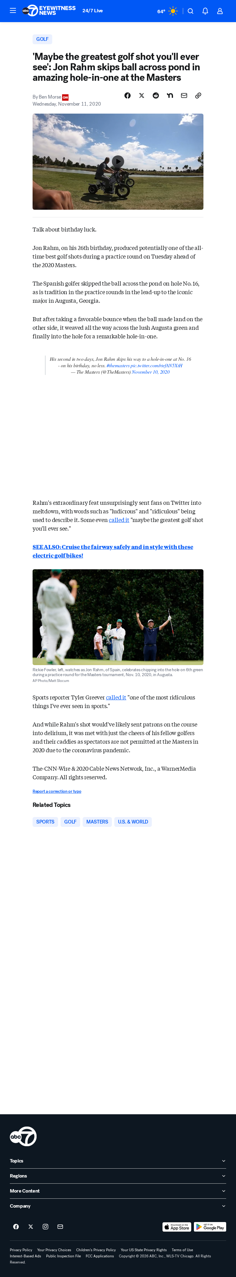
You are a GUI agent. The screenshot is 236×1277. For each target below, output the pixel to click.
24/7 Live (92, 10)
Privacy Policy (21, 1250)
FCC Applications (100, 1256)
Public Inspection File (63, 1256)
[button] (12, 10)
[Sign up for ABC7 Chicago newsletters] (60, 1227)
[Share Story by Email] (184, 95)
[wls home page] (23, 1136)
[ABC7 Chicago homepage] (49, 11)
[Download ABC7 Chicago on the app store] (177, 1227)
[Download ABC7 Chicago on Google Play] (210, 1227)
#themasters (118, 365)
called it (119, 520)
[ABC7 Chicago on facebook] (16, 1227)
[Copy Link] (198, 95)
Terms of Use (182, 1250)
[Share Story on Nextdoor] (170, 95)
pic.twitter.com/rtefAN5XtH (156, 365)
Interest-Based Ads (25, 1256)
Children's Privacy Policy (96, 1250)
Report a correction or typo (57, 791)
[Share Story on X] (141, 95)
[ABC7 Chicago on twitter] (31, 1227)
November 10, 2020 (151, 371)
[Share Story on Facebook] (127, 95)
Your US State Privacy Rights (144, 1250)
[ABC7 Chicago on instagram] (45, 1227)
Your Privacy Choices (54, 1250)
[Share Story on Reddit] (156, 95)
